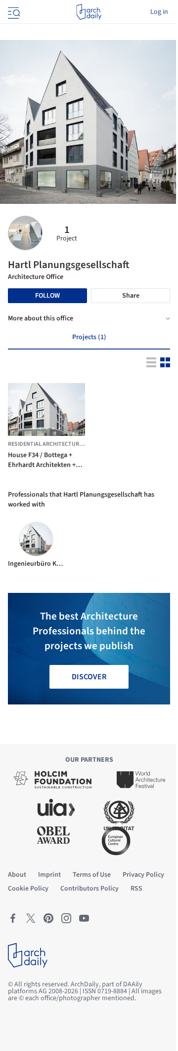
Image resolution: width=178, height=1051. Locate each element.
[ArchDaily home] (88, 12)
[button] (34, 428)
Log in (159, 11)
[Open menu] (13, 12)
